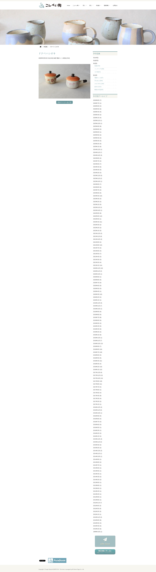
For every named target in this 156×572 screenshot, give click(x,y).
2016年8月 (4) (97, 418)
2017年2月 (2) (97, 401)
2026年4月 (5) (97, 112)
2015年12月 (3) (97, 439)
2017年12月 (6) (97, 372)
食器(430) (97, 66)
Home (68, 5)
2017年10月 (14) (98, 378)
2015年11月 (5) (97, 442)
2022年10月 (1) (97, 210)
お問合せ (115, 5)
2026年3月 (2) (97, 114)
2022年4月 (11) (97, 222)
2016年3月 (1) (97, 430)
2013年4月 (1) (97, 491)
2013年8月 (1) (97, 485)
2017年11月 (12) (98, 375)
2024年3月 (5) (97, 169)
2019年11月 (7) (97, 306)
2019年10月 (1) (97, 308)
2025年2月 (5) (97, 143)
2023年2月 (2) (97, 201)
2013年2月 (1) (97, 494)
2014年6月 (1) (97, 468)
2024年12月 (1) (97, 149)
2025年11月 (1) (97, 120)
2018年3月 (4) (97, 363)
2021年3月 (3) (97, 259)
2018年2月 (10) (97, 366)
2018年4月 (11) (97, 361)
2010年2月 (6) (97, 529)
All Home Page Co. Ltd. (78, 569)
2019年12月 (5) (97, 303)
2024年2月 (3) (97, 172)
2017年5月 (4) (97, 392)
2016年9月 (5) (97, 416)
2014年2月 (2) (97, 479)
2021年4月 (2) (97, 256)
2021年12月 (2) (97, 233)
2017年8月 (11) (97, 384)
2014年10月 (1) (97, 456)
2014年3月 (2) (97, 476)
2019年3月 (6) (97, 329)
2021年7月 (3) (97, 248)
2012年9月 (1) (97, 497)
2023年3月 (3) (97, 198)
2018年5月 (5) (97, 358)
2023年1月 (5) (97, 204)
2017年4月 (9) (97, 395)
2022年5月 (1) (97, 219)
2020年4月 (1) (97, 291)
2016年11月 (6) (97, 410)
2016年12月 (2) (97, 407)
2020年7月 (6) (97, 282)
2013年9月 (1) (97, 482)
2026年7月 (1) (97, 103)
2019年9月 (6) (97, 311)
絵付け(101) (97, 86)
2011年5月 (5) (97, 508)
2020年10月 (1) (97, 274)
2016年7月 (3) (97, 421)
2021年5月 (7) (97, 253)
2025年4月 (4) (97, 138)
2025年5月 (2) (97, 135)
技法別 (95, 75)
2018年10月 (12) (98, 343)
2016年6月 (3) (97, 424)
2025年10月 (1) (97, 123)
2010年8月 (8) (97, 520)
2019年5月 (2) (97, 323)
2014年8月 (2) (97, 462)
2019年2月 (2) (97, 332)
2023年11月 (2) (97, 178)
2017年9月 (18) (97, 381)
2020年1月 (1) (97, 300)
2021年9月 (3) (97, 242)
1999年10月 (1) (97, 531)
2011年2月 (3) (97, 511)
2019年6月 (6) (97, 320)
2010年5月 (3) (97, 523)
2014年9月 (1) (97, 459)
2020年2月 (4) (97, 297)
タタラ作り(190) (99, 83)
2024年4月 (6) (97, 167)
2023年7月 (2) (97, 190)
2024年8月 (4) (97, 158)
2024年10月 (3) (97, 155)
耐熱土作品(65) (98, 89)
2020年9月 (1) (97, 277)
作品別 (95, 63)
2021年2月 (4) (97, 262)
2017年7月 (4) (97, 387)
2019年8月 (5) (97, 314)
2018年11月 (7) (97, 340)
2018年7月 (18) (97, 352)
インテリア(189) (99, 69)
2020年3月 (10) (97, 294)
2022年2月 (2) (97, 227)
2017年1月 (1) (97, 404)
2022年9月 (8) (97, 213)
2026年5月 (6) (97, 109)
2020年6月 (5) (97, 285)
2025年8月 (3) (97, 129)
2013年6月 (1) (97, 488)
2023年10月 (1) (97, 181)
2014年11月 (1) (97, 453)
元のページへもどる (64, 102)
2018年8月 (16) (97, 349)
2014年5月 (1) (97, 471)
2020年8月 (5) (97, 280)
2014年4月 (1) (97, 474)
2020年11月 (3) (97, 271)
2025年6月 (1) (97, 132)
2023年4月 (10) (97, 196)
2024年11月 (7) (97, 152)
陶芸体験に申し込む (105, 551)
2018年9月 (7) (97, 346)
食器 (54, 58)
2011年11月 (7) (97, 502)
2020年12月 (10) (98, 268)
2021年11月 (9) (97, 236)
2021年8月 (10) (97, 245)
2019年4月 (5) (97, 326)
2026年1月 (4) (97, 117)
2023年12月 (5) (97, 175)
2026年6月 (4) (97, 106)
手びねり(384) (98, 80)
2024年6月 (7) (97, 164)
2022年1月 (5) (97, 230)
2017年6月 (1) (97, 389)
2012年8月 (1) (97, 500)
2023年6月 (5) (97, 193)
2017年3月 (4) (97, 398)
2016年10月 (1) (97, 413)
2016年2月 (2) (97, 433)
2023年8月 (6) (97, 187)
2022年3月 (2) (97, 224)
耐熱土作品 (66, 58)
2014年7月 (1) (97, 465)
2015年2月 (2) (97, 447)
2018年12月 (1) (97, 337)
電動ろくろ (59, 58)
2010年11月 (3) (97, 517)
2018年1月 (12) (97, 369)
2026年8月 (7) (97, 100)
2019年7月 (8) (97, 317)
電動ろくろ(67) (98, 77)
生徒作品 (95, 60)
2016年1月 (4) (97, 436)
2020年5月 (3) (97, 288)
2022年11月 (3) (97, 207)
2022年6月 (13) (97, 216)
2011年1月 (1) (97, 514)
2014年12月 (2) (97, 450)
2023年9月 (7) (97, 184)
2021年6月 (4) (97, 251)
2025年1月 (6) (97, 146)
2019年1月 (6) (97, 335)
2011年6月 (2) (97, 505)
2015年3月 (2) (97, 445)
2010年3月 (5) (97, 526)
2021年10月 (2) (97, 239)
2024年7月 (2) (97, 161)
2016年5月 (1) (97, 427)
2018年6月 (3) (97, 355)
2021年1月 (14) (97, 265)
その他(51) (97, 72)
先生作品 (50, 58)
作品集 (97, 53)
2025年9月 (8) (97, 126)
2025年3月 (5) (97, 140)
